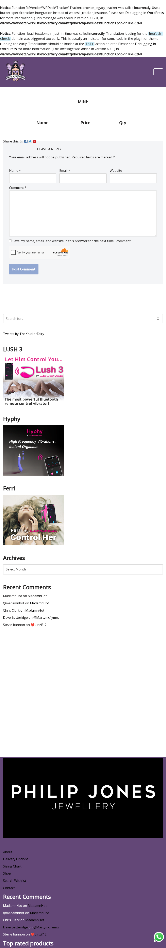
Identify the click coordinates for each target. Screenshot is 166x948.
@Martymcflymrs (46, 617)
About (7, 852)
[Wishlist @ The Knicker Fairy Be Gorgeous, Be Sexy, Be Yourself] (15, 72)
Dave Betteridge (15, 617)
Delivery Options (15, 859)
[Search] (158, 318)
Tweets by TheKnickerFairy (23, 334)
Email (21, 141)
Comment (18, 187)
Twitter (30, 141)
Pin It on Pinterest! (34, 141)
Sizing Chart (12, 866)
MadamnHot (37, 596)
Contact (9, 888)
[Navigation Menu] (158, 71)
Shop (7, 873)
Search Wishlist (14, 880)
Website (116, 170)
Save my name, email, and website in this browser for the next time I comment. (72, 241)
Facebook (26, 141)
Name (15, 170)
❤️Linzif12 (39, 625)
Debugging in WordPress (144, 12)
